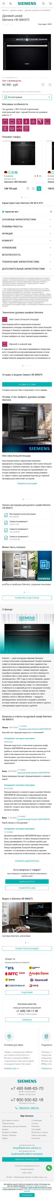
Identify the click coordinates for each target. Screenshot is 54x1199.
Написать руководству (27, 1160)
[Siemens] (27, 3)
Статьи (35, 1123)
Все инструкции (15, 97)
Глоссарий (36, 1129)
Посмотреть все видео (27, 949)
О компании (37, 1120)
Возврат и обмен (9, 1132)
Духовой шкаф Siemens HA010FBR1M (35, 729)
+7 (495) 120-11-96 (27, 1011)
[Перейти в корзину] (50, 3)
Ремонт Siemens (9, 1135)
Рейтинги (35, 1126)
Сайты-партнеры (39, 1135)
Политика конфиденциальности (27, 1166)
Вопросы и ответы (40, 1132)
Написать (27, 1020)
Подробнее (27, 993)
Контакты (36, 1138)
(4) (40, 176)
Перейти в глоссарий (27, 483)
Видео (5, 1138)
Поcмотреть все (27, 888)
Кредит (5, 1129)
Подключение (8, 1123)
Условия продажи (27, 1169)
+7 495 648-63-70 (27, 1088)
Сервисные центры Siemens (14, 1126)
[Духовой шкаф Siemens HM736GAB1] (22, 155)
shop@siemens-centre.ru (27, 1148)
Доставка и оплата (10, 1120)
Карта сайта (27, 1173)
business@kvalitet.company (27, 1153)
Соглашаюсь (27, 1195)
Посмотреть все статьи (27, 598)
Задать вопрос (27, 882)
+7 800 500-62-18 (27, 1100)
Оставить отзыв (27, 384)
